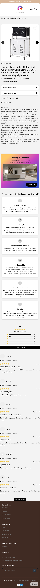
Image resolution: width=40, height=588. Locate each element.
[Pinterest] (13, 98)
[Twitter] (10, 98)
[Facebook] (7, 98)
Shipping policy (7, 539)
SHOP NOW (31, 186)
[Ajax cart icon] (37, 9)
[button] (31, 9)
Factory (4, 517)
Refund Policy (6, 543)
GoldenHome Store (19, 586)
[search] (35, 9)
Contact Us (5, 536)
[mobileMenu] (3, 9)
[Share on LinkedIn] (17, 98)
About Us (5, 513)
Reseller (4, 552)
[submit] (33, 576)
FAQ (3, 533)
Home (3, 18)
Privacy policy (6, 524)
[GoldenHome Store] (20, 9)
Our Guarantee (6, 520)
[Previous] (2, 42)
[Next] (37, 42)
